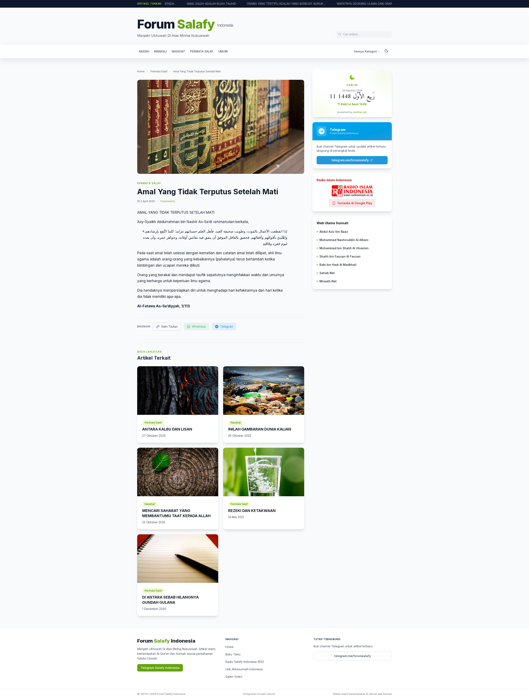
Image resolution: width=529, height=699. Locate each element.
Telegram (226, 326)
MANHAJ (160, 51)
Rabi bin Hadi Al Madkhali (337, 264)
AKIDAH (144, 51)
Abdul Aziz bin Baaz (333, 231)
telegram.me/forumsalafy (350, 160)
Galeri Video (233, 676)
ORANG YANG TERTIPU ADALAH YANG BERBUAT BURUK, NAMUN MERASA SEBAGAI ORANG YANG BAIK (267, 3)
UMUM (223, 51)
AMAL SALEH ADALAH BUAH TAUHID (192, 3)
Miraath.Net (328, 281)
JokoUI (270, 693)
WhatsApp (199, 326)
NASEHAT (178, 51)
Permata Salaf (158, 71)
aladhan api (360, 112)
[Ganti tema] (386, 51)
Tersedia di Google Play (354, 203)
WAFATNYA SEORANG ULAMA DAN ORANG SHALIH (352, 3)
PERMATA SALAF (201, 51)
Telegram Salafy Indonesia (160, 667)
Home (141, 71)
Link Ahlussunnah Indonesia (244, 669)
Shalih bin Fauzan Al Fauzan (340, 256)
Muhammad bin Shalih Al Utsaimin (344, 248)
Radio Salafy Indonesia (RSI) (244, 661)
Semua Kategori (365, 51)
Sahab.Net (327, 273)
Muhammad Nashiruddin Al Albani (343, 240)
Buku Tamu (233, 654)
